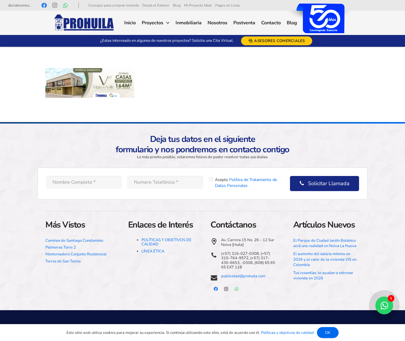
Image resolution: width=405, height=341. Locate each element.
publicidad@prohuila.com (243, 276)
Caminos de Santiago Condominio (74, 240)
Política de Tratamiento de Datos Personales (246, 182)
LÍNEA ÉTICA (152, 251)
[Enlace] (83, 22)
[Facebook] (44, 5)
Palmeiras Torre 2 (60, 247)
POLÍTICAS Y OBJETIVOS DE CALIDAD (166, 242)
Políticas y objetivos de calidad (287, 332)
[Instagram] (55, 5)
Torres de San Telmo (63, 261)
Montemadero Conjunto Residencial (76, 254)
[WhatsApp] (65, 5)
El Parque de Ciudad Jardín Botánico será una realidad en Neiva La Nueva (324, 243)
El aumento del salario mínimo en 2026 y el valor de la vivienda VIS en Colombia (324, 259)
